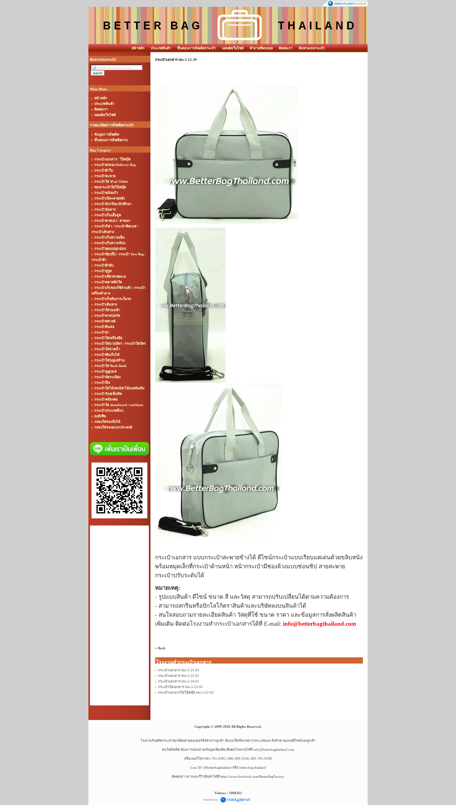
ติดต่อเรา (286, 48)
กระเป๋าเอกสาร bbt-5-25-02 (178, 676)
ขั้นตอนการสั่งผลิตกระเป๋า (196, 48)
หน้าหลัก (138, 48)
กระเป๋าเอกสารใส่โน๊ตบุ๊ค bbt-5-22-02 (186, 692)
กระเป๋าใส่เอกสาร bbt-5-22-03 (180, 687)
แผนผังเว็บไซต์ (233, 48)
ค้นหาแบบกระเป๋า (312, 48)
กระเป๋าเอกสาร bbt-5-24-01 (178, 681)
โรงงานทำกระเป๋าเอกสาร (221, 623)
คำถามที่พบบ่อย (261, 48)
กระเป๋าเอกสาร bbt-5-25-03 (178, 670)
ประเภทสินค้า (161, 48)
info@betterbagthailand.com (273, 749)
